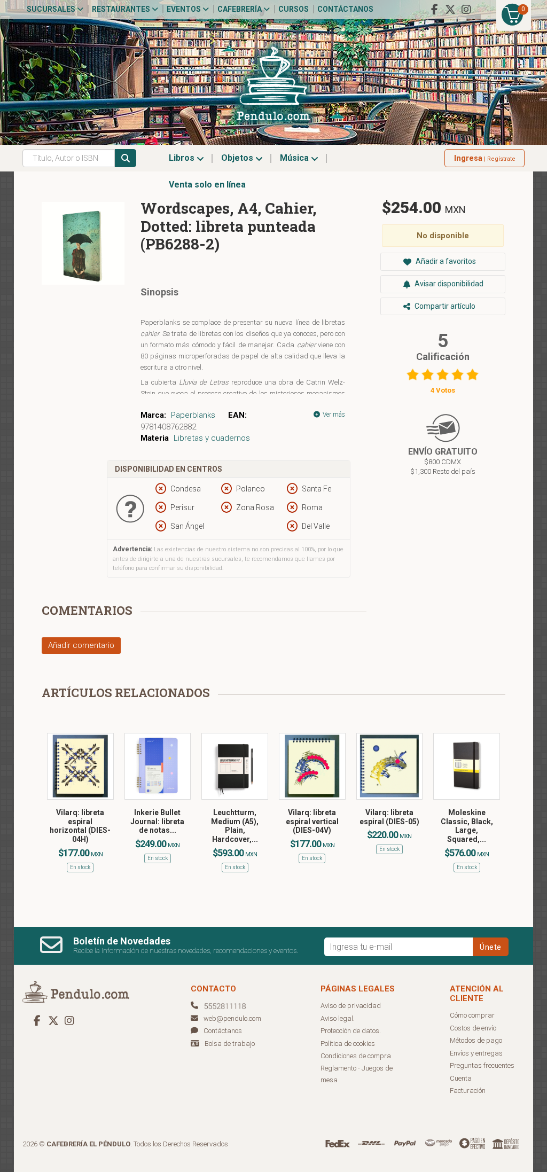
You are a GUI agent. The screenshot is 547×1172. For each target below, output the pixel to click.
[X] (450, 9)
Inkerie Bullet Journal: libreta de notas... (157, 821)
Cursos (293, 9)
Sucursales (52, 9)
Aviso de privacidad (351, 1006)
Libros (183, 158)
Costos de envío (473, 1028)
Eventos (184, 9)
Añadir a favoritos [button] (445, 261)
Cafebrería (240, 9)
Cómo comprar (472, 1015)
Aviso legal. (338, 1018)
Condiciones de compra (356, 1056)
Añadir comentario (81, 645)
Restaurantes (122, 9)
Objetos (238, 158)
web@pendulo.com (232, 1018)
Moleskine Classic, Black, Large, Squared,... (467, 825)
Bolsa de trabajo (230, 1044)
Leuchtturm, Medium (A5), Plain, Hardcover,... (235, 825)
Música (295, 158)
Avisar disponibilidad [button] (448, 283)
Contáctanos (345, 9)
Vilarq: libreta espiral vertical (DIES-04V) (312, 821)
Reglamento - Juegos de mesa (357, 1074)
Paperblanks (193, 415)
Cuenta (461, 1078)
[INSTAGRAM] (466, 9)
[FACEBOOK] (434, 9)
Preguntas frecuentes (482, 1065)
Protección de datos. (351, 1031)
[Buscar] (125, 158)
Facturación (468, 1091)
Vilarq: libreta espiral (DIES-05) (389, 817)
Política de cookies (348, 1044)
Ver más (333, 414)
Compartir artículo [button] (444, 306)
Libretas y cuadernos (212, 438)
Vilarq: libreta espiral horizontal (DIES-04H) (80, 825)
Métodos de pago (476, 1040)
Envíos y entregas (476, 1053)
